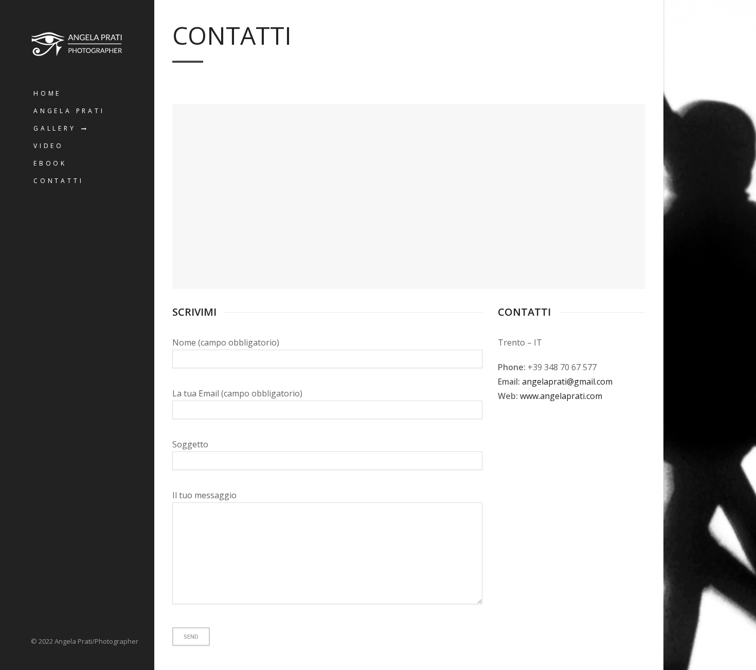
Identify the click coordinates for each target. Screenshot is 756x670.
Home (47, 93)
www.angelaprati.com (561, 396)
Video (48, 145)
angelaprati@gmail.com (567, 381)
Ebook (50, 163)
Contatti (58, 180)
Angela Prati (69, 110)
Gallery (54, 128)
